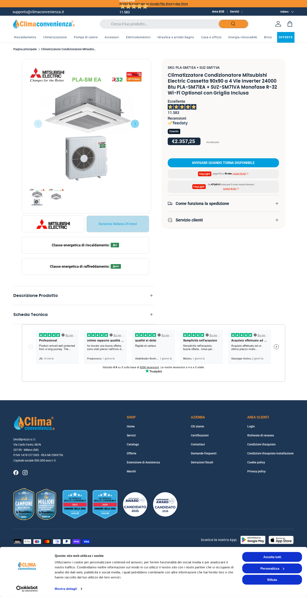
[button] (289, 23)
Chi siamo (197, 426)
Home (131, 426)
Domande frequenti (204, 453)
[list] (86, 124)
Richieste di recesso (260, 435)
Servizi (234, 11)
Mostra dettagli (66, 589)
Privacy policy (256, 471)
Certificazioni (200, 435)
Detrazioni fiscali (202, 462)
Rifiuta (272, 580)
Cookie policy (256, 462)
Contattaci (198, 444)
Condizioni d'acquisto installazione (270, 453)
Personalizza (269, 568)
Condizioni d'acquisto (261, 444)
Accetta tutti (272, 557)
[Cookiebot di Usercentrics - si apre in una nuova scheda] (27, 589)
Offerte (131, 453)
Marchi (131, 471)
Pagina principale (25, 49)
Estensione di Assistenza (143, 462)
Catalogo (133, 444)
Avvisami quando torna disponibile (223, 163)
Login (251, 426)
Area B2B (218, 11)
